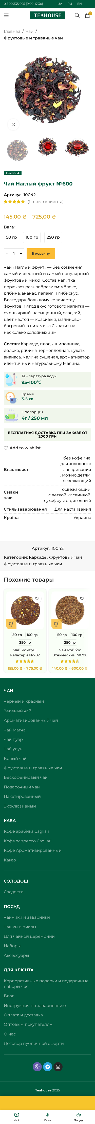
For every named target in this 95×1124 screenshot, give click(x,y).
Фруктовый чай (65, 557)
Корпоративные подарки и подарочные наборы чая (46, 983)
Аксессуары (16, 955)
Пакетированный (22, 796)
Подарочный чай (22, 787)
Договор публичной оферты (34, 1043)
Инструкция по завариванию (35, 1005)
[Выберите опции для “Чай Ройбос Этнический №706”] (56, 624)
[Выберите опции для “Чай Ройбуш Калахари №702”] (11, 624)
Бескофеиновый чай (26, 777)
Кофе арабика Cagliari (26, 831)
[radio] (11, 237)
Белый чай (15, 758)
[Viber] (37, 1066)
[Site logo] (47, 14)
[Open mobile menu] (6, 15)
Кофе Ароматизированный (33, 850)
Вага (9, 227)
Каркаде (37, 557)
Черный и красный (24, 701)
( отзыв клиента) (46, 201)
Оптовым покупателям (28, 1024)
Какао (10, 860)
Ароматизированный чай (31, 720)
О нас (10, 1034)
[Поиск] (77, 15)
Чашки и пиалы (20, 927)
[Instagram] (58, 1066)
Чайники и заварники (27, 917)
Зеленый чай (17, 711)
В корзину (41, 253)
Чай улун (13, 748)
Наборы (12, 945)
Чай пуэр (13, 739)
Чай (29, 31)
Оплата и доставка (23, 1015)
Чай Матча (15, 730)
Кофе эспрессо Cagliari (27, 841)
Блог (9, 995)
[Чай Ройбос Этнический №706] (70, 610)
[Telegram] (47, 1066)
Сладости (14, 891)
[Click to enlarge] (13, 124)
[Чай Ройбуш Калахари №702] (25, 610)
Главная (12, 31)
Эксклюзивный (20, 806)
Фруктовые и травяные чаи (33, 38)
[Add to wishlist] (36, 598)
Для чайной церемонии (29, 936)
